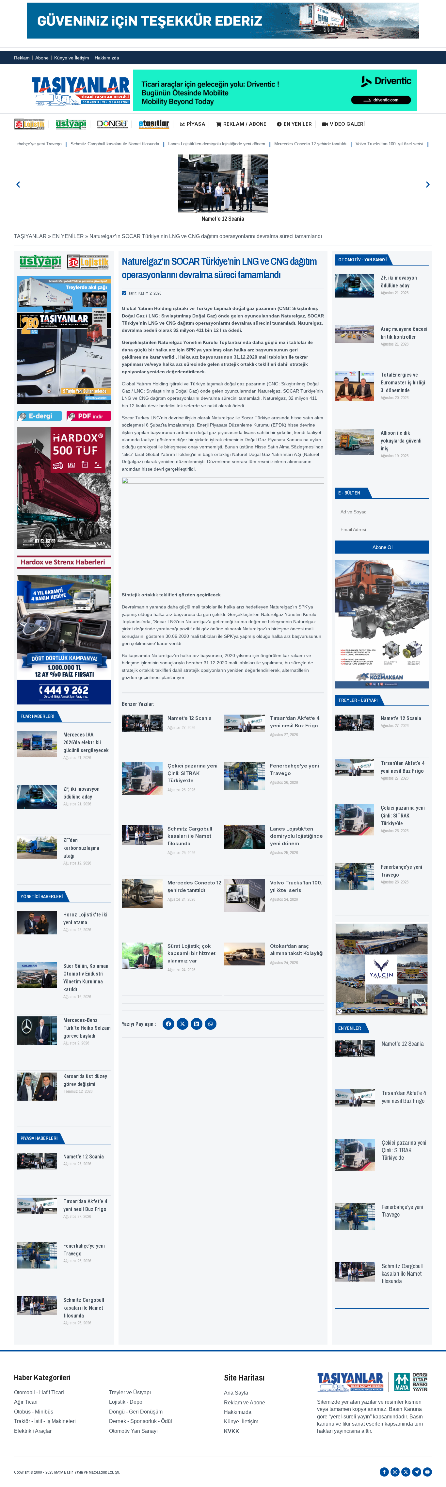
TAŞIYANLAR (30, 236)
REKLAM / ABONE (244, 124)
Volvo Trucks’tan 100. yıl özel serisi (348, 143)
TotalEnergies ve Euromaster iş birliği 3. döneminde (403, 383)
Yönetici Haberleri (42, 896)
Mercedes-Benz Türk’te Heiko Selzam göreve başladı (87, 1028)
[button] (18, 185)
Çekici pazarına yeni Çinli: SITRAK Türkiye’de (192, 773)
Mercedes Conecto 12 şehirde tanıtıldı (269, 143)
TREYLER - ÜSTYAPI (357, 700)
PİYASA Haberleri (39, 1138)
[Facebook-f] (384, 1472)
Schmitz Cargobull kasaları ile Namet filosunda (73, 143)
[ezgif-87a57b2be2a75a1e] (223, 37)
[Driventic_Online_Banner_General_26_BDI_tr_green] (275, 109)
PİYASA (196, 124)
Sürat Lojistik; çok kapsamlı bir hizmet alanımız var (191, 953)
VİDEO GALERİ (347, 124)
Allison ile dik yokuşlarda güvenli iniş (401, 441)
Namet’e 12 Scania (223, 219)
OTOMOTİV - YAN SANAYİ (362, 260)
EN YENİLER (298, 124)
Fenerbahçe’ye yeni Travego (402, 1211)
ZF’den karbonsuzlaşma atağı (81, 848)
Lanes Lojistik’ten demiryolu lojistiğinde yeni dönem (175, 143)
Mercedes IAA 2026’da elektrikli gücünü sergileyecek (86, 742)
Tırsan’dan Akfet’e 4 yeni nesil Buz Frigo (404, 1097)
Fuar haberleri (37, 716)
